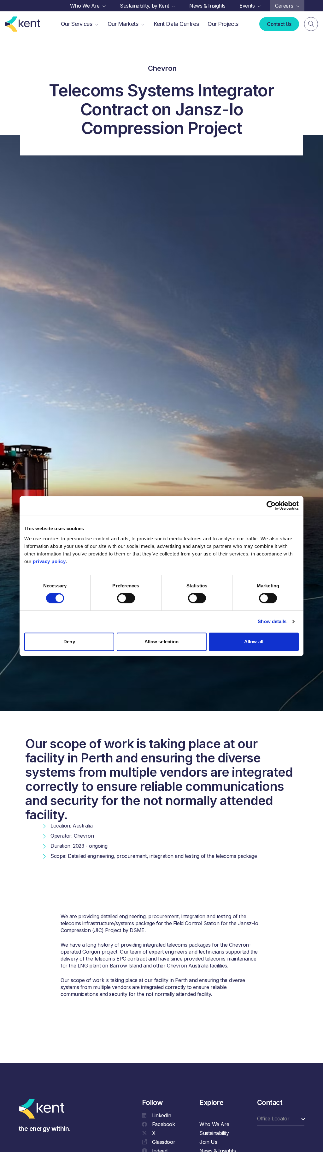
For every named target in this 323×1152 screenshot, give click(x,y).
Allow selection (161, 641)
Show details (272, 621)
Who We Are (214, 1124)
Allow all (253, 641)
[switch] (126, 598)
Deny (69, 641)
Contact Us (279, 24)
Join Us (208, 1142)
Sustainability (214, 1133)
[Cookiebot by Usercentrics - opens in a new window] (271, 505)
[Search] (311, 24)
